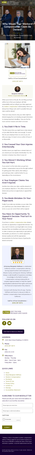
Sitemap (8, 388)
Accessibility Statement (13, 390)
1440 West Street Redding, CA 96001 (16, 340)
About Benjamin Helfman (13, 375)
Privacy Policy (10, 383)
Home (7, 373)
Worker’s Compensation (13, 377)
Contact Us (9, 385)
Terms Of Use (10, 381)
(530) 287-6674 (17, 81)
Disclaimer (9, 379)
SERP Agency (11, 451)
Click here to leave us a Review (13, 331)
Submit (7, 427)
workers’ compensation (11, 106)
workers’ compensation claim (18, 222)
